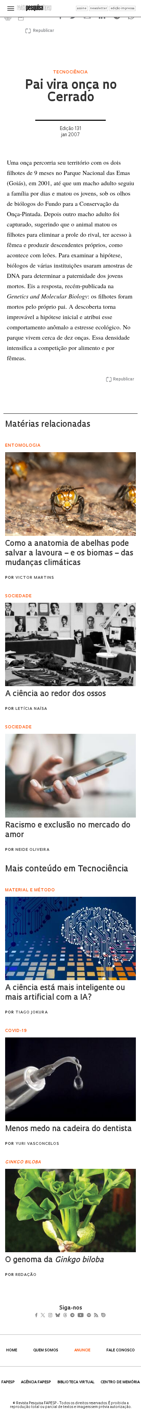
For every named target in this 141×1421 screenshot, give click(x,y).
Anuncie (82, 1350)
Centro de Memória (120, 1382)
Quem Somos (45, 1350)
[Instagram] (55, 1316)
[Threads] (75, 1316)
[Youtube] (95, 1316)
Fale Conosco (120, 1350)
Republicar (42, 31)
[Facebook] (38, 1316)
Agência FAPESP (36, 1382)
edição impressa (122, 8)
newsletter (98, 8)
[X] (45, 1316)
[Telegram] (84, 1316)
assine (82, 8)
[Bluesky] (64, 1316)
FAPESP (8, 1382)
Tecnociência (70, 72)
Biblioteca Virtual (75, 1382)
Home (11, 1350)
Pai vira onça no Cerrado (71, 92)
